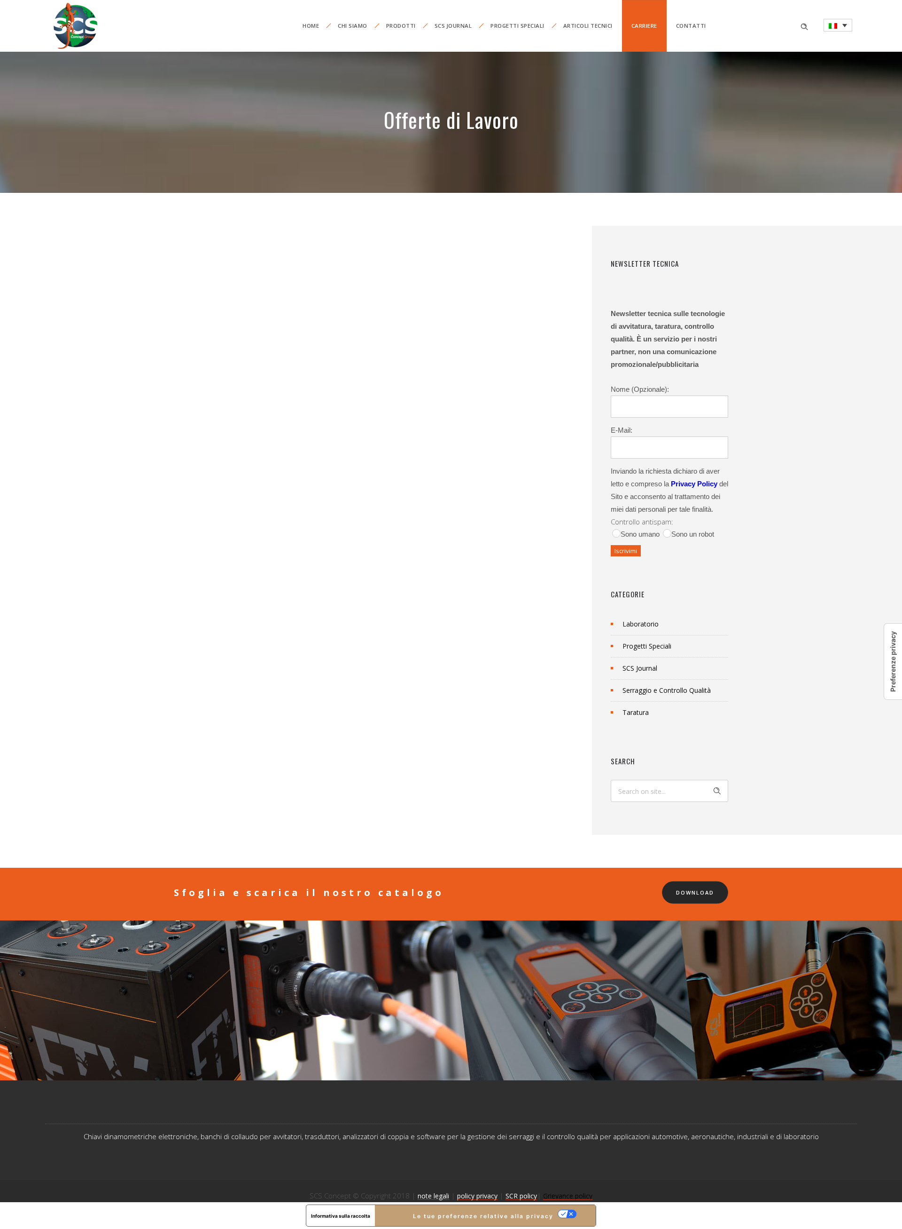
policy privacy (477, 1195)
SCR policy (521, 1195)
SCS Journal (453, 25)
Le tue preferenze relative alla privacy (483, 1216)
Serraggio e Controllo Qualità (666, 690)
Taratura (635, 712)
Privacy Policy (694, 484)
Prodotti (401, 25)
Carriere (644, 25)
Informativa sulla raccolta (340, 1216)
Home (311, 25)
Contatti (691, 25)
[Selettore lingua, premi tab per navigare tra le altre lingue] (838, 25)
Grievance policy (567, 1195)
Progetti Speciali (517, 25)
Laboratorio (640, 623)
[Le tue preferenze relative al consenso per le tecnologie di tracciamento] (893, 661)
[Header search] (804, 25)
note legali (433, 1195)
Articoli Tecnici (588, 25)
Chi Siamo (352, 25)
